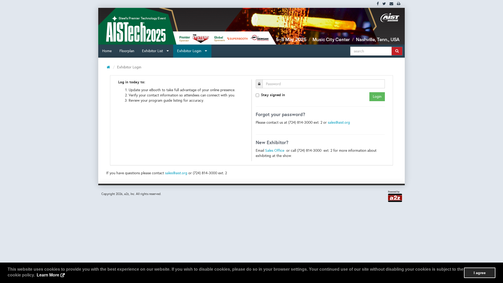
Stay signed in (273, 94)
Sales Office (275, 150)
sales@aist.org (339, 122)
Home (107, 51)
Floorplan (126, 51)
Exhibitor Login (190, 51)
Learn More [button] (48, 275)
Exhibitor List (154, 51)
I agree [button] (480, 273)
